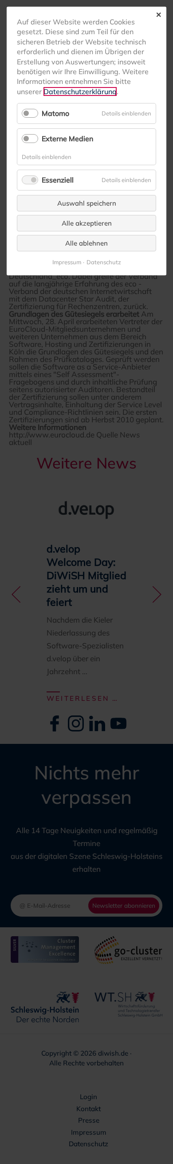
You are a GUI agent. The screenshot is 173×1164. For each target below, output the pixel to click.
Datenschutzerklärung (80, 91)
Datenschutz (103, 262)
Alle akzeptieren (87, 223)
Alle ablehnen (86, 243)
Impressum (66, 262)
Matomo (55, 113)
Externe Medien (67, 138)
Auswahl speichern (86, 203)
